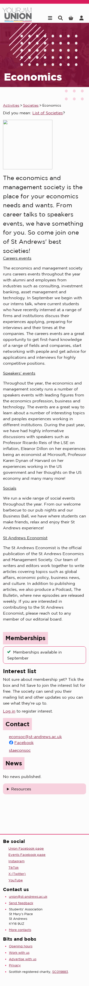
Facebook (24, 742)
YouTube (15, 880)
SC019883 (60, 972)
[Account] (81, 18)
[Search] (60, 18)
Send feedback (21, 903)
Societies (31, 105)
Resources (21, 789)
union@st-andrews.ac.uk (28, 896)
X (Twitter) (17, 874)
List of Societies (47, 113)
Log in (9, 711)
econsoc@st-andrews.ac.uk (35, 736)
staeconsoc (20, 750)
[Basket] (71, 18)
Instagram (16, 861)
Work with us (19, 953)
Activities (11, 105)
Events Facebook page (26, 855)
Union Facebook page (26, 848)
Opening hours (20, 946)
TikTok (13, 867)
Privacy (15, 965)
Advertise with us (22, 959)
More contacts (20, 930)
